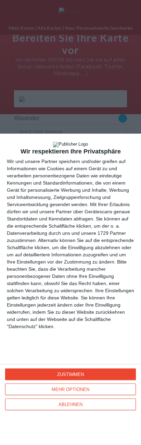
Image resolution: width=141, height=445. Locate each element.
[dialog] (70, 289)
